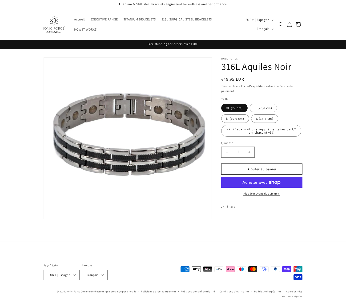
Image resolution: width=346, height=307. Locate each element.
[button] (281, 24)
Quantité (227, 143)
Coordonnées (294, 291)
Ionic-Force (73, 291)
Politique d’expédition (268, 291)
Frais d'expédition (253, 86)
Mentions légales (292, 296)
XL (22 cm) (234, 108)
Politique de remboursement (158, 291)
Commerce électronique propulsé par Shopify (108, 291)
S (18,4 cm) (264, 118)
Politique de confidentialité (198, 291)
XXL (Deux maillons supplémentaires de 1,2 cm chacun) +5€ (261, 131)
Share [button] (231, 206)
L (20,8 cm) (263, 108)
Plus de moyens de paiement (261, 193)
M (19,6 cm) (235, 118)
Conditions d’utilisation (235, 291)
